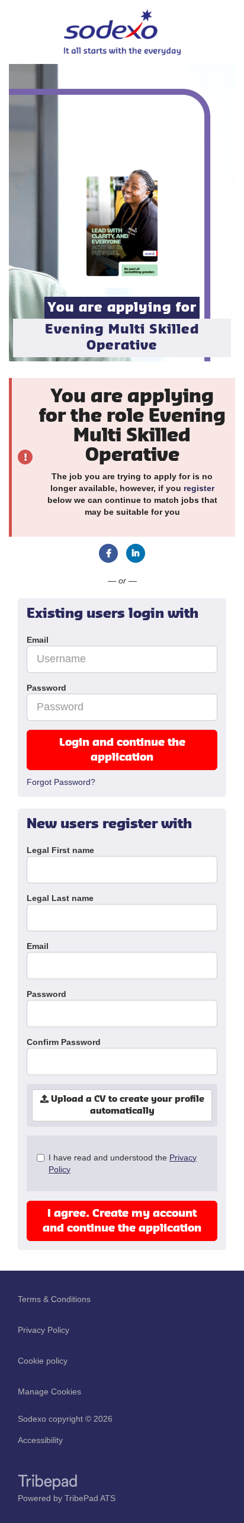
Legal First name (60, 850)
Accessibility (40, 1440)
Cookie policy (43, 1360)
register (199, 488)
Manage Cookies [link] (49, 1391)
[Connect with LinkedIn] (135, 553)
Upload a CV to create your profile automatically (126, 1105)
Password (46, 994)
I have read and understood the (123, 1163)
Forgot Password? (61, 782)
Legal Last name (60, 898)
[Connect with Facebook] (108, 553)
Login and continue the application (122, 750)
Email (38, 946)
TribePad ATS (90, 1498)
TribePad (47, 1483)
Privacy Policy (43, 1330)
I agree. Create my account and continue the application (122, 1220)
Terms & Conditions (54, 1299)
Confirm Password (64, 1042)
